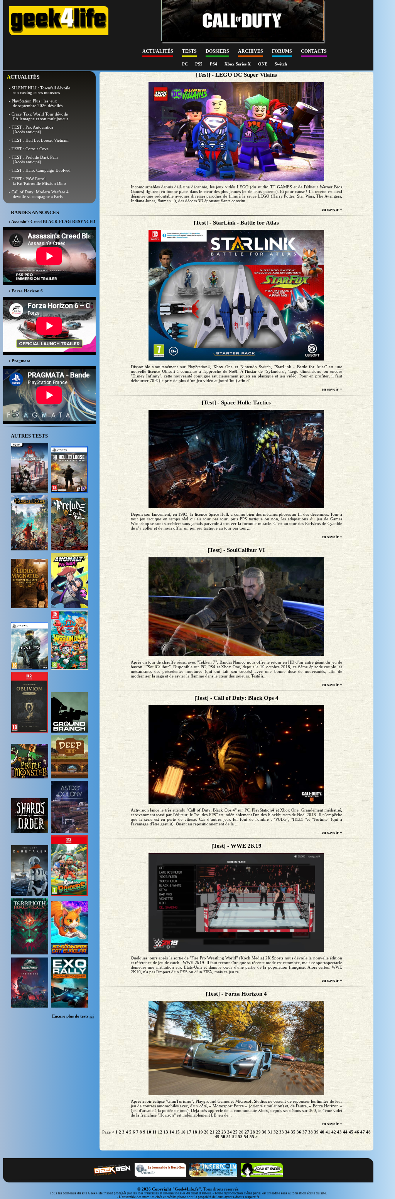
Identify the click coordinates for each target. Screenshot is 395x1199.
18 (194, 1132)
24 (229, 1132)
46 (356, 1132)
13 (166, 1132)
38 (310, 1132)
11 (154, 1132)
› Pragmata (19, 360)
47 (362, 1132)
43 (339, 1132)
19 (200, 1132)
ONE (263, 64)
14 (171, 1132)
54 (246, 1136)
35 (293, 1132)
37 (304, 1132)
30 (264, 1132)
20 (206, 1132)
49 (217, 1136)
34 (287, 1132)
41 (328, 1132)
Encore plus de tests (73, 1016)
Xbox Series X (238, 64)
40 (322, 1132)
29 (258, 1132)
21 (212, 1132)
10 (149, 1132)
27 (247, 1132)
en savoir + (332, 209)
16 (183, 1132)
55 (252, 1136)
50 (223, 1136)
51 (228, 1136)
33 (281, 1132)
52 (234, 1136)
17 (189, 1132)
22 (218, 1132)
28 (252, 1132)
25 (235, 1132)
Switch (281, 64)
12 (160, 1132)
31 (270, 1132)
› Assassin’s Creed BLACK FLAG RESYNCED (52, 221)
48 (368, 1132)
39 (316, 1132)
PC (185, 64)
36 (299, 1132)
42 (333, 1132)
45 (351, 1132)
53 (240, 1136)
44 (345, 1132)
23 (223, 1132)
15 (177, 1132)
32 (275, 1132)
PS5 (199, 64)
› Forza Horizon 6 (26, 290)
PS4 (214, 64)
